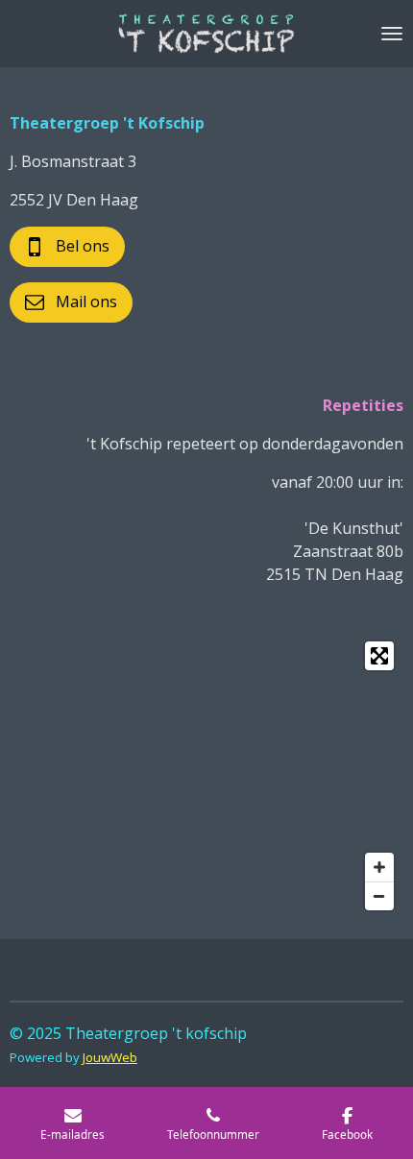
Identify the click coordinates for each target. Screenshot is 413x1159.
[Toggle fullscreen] (379, 655)
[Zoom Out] (379, 895)
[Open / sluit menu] (392, 33)
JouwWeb (110, 1057)
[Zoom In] (379, 867)
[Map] (206, 776)
